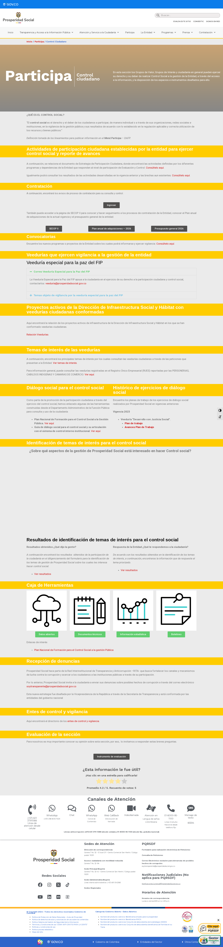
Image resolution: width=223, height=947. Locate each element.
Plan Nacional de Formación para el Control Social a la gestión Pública (73, 649)
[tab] (111, 271)
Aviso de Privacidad (74, 917)
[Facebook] (40, 884)
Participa (129, 32)
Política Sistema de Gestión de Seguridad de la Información (55, 922)
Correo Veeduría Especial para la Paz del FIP (62, 271)
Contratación (206, 32)
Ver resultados (42, 573)
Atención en (151, 815)
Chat (71, 815)
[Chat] (72, 808)
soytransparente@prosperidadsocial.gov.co (51, 686)
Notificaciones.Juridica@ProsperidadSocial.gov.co (161, 884)
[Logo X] (58, 884)
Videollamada (131, 815)
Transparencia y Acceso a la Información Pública (45, 32)
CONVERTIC (198, 21)
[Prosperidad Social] (18, 17)
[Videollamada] (131, 808)
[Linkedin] (49, 896)
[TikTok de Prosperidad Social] (67, 884)
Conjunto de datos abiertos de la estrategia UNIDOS (146, 922)
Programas (167, 32)
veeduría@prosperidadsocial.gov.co (66, 283)
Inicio (10, 32)
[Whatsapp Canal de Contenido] (52, 808)
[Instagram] (49, 884)
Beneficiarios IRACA (133, 919)
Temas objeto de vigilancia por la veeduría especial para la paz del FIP (78, 295)
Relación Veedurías (37, 334)
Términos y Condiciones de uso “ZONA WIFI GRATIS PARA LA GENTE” (60, 925)
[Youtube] (40, 896)
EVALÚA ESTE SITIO (182, 21)
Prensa (186, 32)
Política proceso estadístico (42, 930)
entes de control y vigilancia (83, 721)
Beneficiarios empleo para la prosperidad (142, 917)
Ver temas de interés (65, 362)
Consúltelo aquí (181, 175)
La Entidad (146, 32)
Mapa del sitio (37, 932)
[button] (111, 205)
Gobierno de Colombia (107, 942)
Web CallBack (111, 815)
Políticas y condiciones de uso (43, 927)
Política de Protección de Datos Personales (48, 917)
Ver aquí (89, 374)
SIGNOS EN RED (213, 21)
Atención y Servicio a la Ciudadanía (97, 32)
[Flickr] (58, 896)
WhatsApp (52, 815)
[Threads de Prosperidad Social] (67, 896)
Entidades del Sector (151, 942)
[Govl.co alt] (10, 4)
